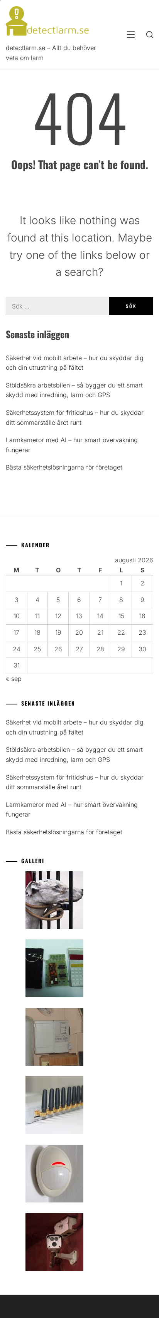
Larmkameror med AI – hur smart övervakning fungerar (72, 445)
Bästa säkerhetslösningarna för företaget (64, 467)
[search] (149, 34)
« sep (14, 678)
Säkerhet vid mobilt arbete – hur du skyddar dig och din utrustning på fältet (75, 363)
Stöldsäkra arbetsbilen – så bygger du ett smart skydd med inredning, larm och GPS (74, 390)
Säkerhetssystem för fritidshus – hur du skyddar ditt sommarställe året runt (75, 417)
